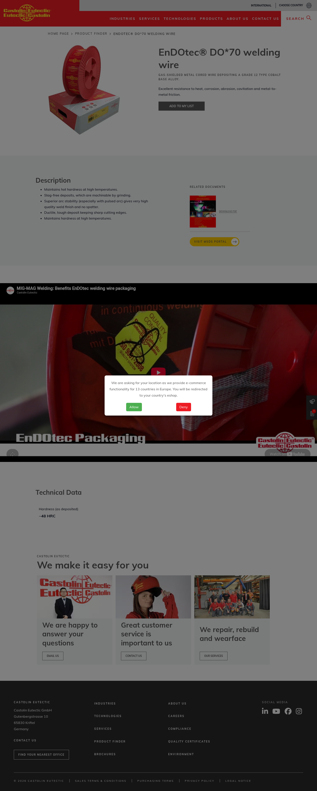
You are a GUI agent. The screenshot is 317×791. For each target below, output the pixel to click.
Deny (183, 407)
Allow (134, 407)
